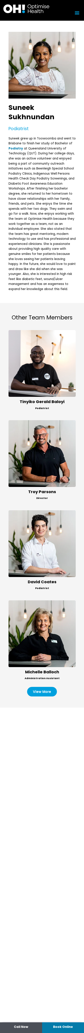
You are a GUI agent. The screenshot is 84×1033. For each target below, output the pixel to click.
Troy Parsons (42, 491)
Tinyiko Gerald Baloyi (42, 401)
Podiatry (16, 148)
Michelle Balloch (42, 672)
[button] (77, 12)
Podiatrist (42, 408)
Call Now (21, 1027)
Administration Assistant (42, 678)
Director (42, 498)
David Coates (42, 582)
